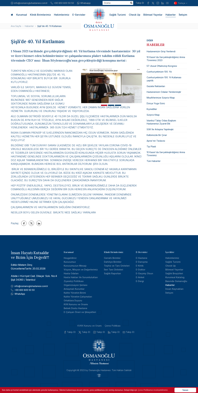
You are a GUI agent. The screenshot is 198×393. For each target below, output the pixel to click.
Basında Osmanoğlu (176, 281)
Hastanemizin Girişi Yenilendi (161, 51)
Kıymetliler (152, 109)
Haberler (171, 14)
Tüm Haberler (154, 161)
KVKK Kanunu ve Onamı (89, 325)
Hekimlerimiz (61, 14)
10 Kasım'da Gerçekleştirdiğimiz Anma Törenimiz (166, 154)
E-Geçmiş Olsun (144, 273)
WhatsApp (20, 294)
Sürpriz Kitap (153, 114)
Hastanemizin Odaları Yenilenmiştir (164, 92)
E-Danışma (142, 262)
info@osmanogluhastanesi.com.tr (30, 3)
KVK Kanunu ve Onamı (76, 304)
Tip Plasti (151, 146)
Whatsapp (85, 3)
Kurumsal (21, 14)
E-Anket (140, 277)
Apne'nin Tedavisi (156, 140)
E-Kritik (140, 265)
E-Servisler (78, 14)
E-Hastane (141, 258)
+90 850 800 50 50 (64, 3)
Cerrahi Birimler (112, 258)
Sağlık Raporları (112, 273)
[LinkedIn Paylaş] (39, 223)
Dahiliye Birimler (112, 262)
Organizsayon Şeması (75, 285)
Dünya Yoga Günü (156, 103)
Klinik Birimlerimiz (40, 14)
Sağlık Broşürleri (174, 273)
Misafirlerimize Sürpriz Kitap (161, 97)
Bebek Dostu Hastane (75, 308)
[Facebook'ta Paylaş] (23, 223)
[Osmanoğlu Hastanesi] (99, 19)
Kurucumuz (70, 262)
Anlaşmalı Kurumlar (74, 289)
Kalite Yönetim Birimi (75, 292)
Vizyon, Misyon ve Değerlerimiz (81, 269)
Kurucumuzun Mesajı (75, 265)
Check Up (134, 14)
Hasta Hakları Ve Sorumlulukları (81, 277)
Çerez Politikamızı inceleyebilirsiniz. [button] (153, 390)
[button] (104, 105)
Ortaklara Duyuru (73, 300)
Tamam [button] (185, 390)
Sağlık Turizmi (117, 14)
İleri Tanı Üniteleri (113, 269)
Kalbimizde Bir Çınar (157, 135)
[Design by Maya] (99, 376)
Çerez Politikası (113, 325)
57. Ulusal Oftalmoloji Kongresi (162, 66)
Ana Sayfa (16, 26)
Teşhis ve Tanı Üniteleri (117, 265)
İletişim (183, 14)
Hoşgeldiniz (70, 258)
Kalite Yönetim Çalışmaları (78, 296)
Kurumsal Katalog (174, 277)
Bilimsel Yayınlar (152, 14)
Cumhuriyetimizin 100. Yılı (159, 71)
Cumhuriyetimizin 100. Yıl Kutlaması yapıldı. (164, 79)
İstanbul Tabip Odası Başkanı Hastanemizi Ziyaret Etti (161, 122)
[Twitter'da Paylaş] (31, 223)
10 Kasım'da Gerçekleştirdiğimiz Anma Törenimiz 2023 (166, 59)
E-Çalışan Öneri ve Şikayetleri (80, 312)
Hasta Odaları (71, 273)
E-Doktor (140, 269)
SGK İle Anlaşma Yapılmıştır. (160, 129)
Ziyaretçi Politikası (74, 281)
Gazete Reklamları (156, 86)
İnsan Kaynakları (174, 289)
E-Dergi (140, 281)
